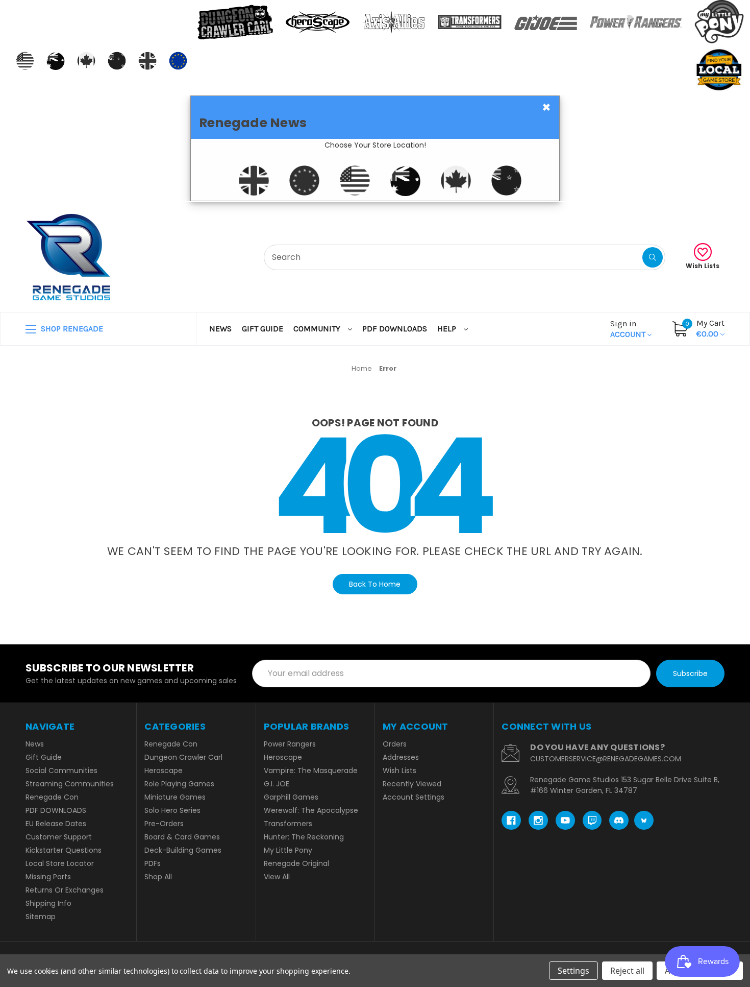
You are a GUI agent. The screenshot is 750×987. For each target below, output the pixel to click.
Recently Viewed (412, 784)
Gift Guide (262, 328)
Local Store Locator (60, 863)
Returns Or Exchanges (65, 890)
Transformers (288, 824)
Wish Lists (702, 265)
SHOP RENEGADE (71, 328)
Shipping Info (48, 903)
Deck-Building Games (182, 850)
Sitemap (41, 916)
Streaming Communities (70, 784)
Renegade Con (52, 797)
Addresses (401, 757)
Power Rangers (290, 744)
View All (277, 877)
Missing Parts (48, 877)
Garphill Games (291, 797)
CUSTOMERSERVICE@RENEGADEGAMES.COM (605, 759)
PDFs (152, 863)
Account (628, 329)
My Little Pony (288, 850)
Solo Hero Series (172, 810)
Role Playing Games (179, 784)
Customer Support (59, 837)
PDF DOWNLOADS (394, 328)
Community (317, 328)
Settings (573, 970)
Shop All (158, 877)
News (220, 328)
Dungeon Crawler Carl (183, 757)
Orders (395, 744)
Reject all (627, 970)
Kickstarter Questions (64, 850)
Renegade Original (296, 863)
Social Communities (61, 770)
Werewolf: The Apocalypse (311, 810)
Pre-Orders (164, 824)
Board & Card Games (182, 837)
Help (447, 328)
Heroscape (163, 770)
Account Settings (413, 797)
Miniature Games (175, 797)
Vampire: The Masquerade (311, 770)
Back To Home (375, 584)
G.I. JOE (276, 784)
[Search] (652, 257)
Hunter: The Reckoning (304, 837)
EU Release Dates (56, 824)
